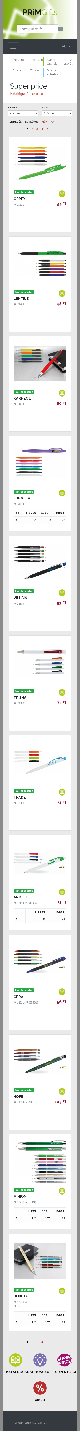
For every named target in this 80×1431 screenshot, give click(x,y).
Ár (52, 121)
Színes (12, 107)
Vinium (18, 70)
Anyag (46, 107)
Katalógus (18, 94)
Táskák (34, 70)
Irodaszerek (37, 59)
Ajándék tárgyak (52, 61)
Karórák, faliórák (68, 61)
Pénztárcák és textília (54, 72)
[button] (15, 1363)
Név (44, 121)
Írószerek (19, 59)
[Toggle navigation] (13, 46)
